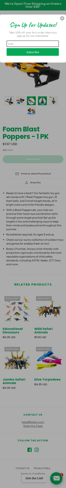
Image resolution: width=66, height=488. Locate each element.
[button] (62, 18)
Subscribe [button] (33, 51)
